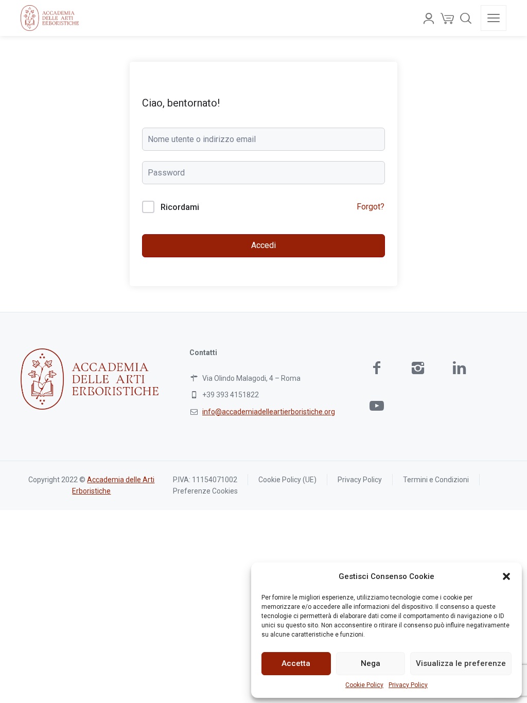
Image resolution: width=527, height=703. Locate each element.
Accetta (296, 663)
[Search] (466, 18)
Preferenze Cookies (205, 491)
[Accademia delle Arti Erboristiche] (50, 18)
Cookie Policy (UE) (287, 480)
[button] (506, 576)
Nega (370, 663)
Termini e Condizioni (436, 480)
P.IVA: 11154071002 (205, 480)
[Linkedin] (459, 367)
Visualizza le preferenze (461, 663)
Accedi (263, 245)
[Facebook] (376, 367)
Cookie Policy (364, 685)
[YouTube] (376, 406)
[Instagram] (417, 367)
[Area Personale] (428, 18)
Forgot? (370, 207)
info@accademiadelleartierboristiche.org (268, 412)
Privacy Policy (408, 685)
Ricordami (180, 207)
